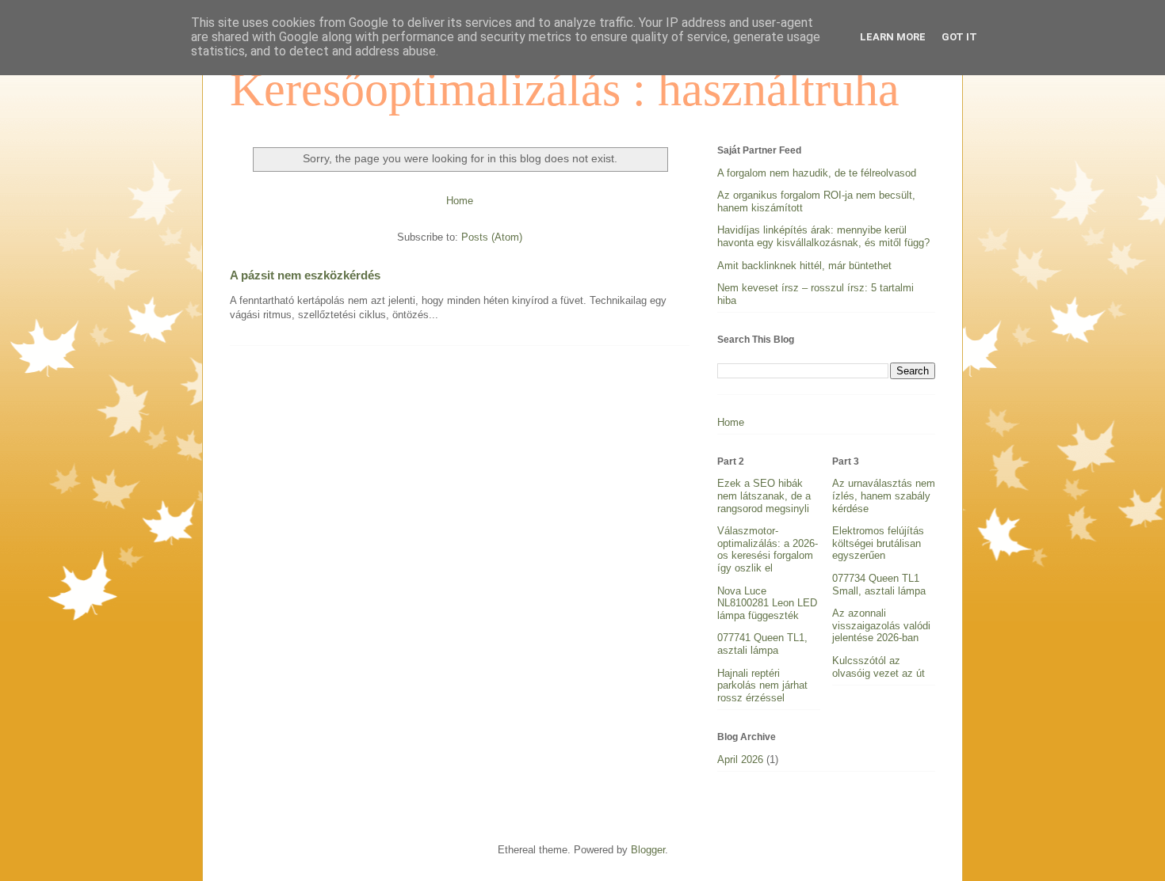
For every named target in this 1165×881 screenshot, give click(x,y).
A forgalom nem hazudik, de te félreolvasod (816, 173)
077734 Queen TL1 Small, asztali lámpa (879, 584)
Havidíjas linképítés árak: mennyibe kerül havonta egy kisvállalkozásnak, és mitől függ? (823, 236)
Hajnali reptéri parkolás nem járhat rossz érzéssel (762, 685)
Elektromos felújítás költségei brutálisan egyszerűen (878, 543)
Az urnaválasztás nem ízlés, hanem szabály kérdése (883, 495)
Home (459, 201)
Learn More (893, 37)
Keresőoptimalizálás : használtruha (565, 89)
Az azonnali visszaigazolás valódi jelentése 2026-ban (881, 625)
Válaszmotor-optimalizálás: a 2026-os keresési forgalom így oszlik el (767, 549)
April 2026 (740, 759)
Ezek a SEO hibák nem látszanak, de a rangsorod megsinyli (764, 495)
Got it (959, 37)
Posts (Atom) (491, 237)
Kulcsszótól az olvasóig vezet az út (878, 667)
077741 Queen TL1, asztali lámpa (762, 644)
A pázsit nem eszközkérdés (305, 275)
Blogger (648, 850)
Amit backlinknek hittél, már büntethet (804, 266)
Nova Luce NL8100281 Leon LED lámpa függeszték (767, 603)
